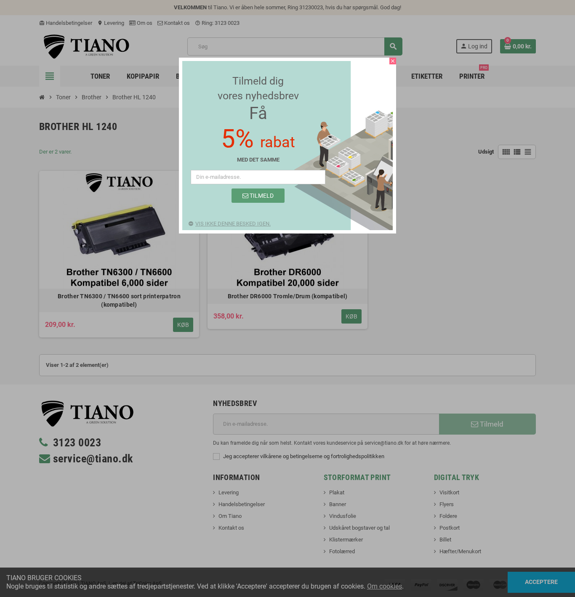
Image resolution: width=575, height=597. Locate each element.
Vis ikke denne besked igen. (233, 223)
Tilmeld (261, 195)
